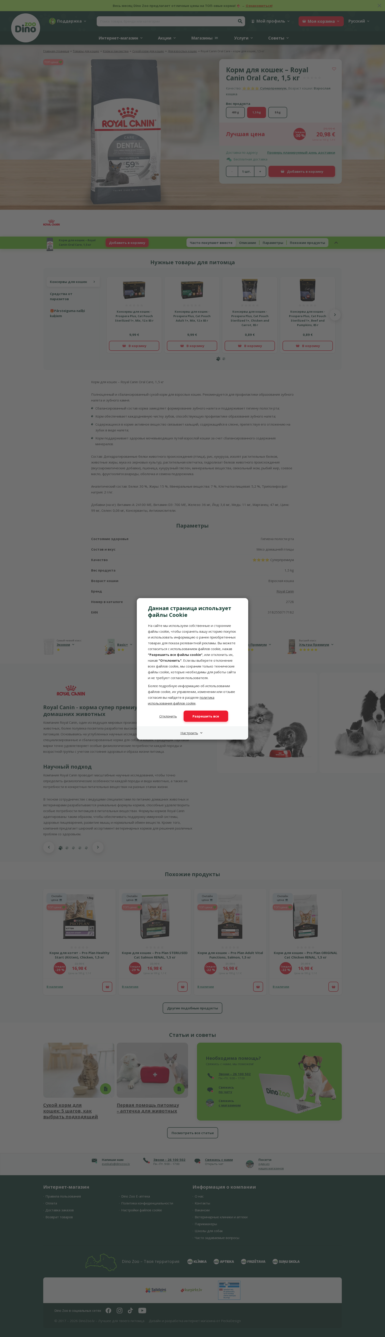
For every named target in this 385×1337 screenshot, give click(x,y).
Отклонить (168, 716)
